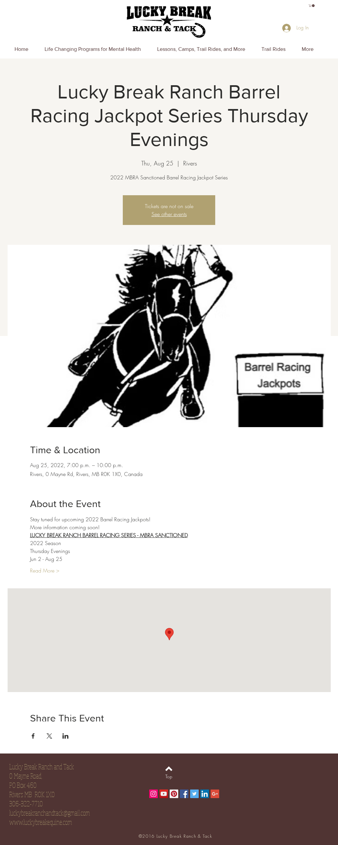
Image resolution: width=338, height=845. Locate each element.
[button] (312, 5)
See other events (169, 214)
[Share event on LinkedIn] (65, 736)
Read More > (44, 570)
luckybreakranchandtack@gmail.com (49, 812)
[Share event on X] (49, 736)
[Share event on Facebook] (33, 736)
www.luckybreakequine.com (40, 822)
